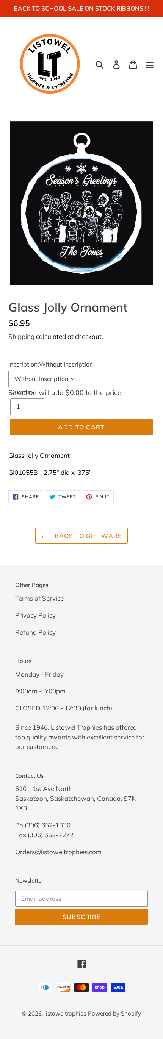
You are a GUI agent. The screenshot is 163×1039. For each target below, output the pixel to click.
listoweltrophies (65, 1013)
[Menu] (149, 64)
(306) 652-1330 (48, 825)
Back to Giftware (87, 536)
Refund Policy (35, 632)
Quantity (22, 392)
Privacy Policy (35, 615)
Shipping (21, 336)
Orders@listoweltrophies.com (58, 852)
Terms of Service (39, 598)
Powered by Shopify (114, 1013)
